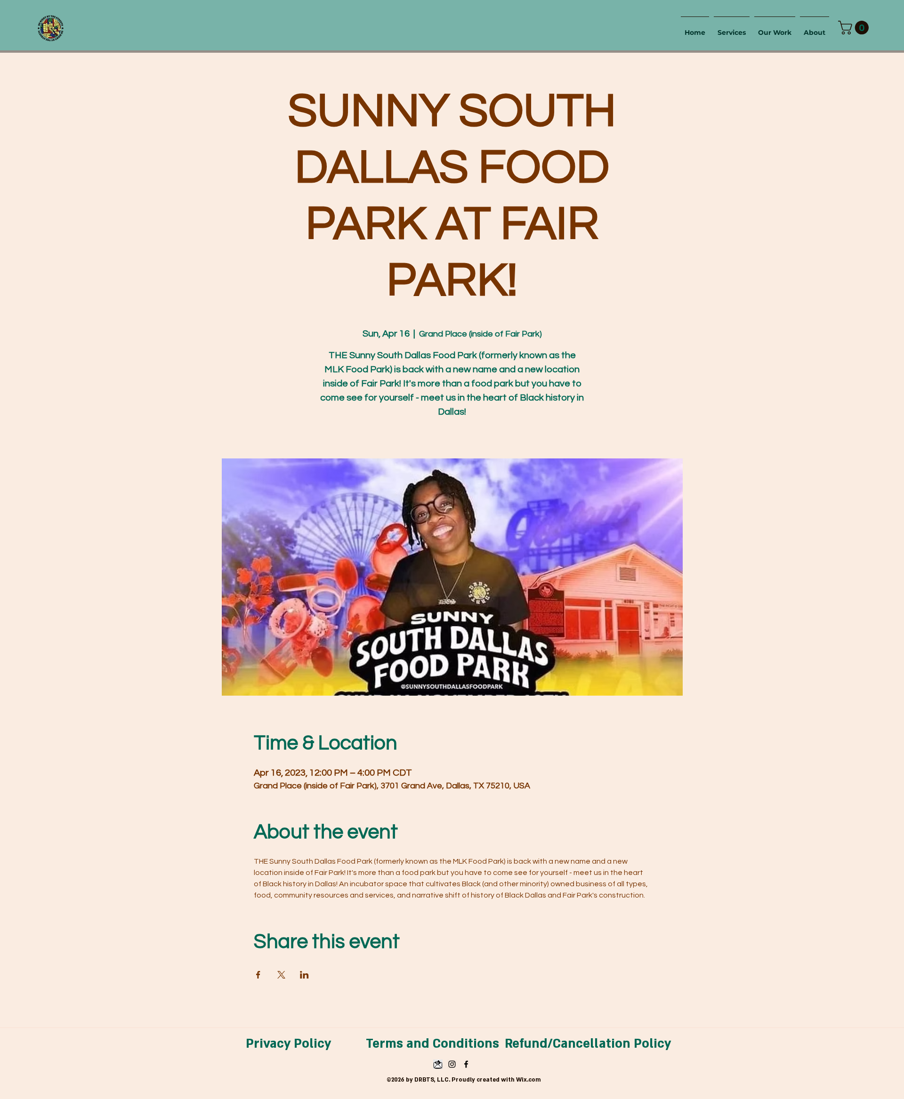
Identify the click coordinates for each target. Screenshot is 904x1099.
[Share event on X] (281, 975)
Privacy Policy (288, 1043)
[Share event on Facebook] (258, 975)
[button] (855, 27)
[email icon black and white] (438, 1064)
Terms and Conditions (432, 1043)
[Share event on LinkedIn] (304, 975)
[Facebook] (466, 1064)
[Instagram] (452, 1064)
